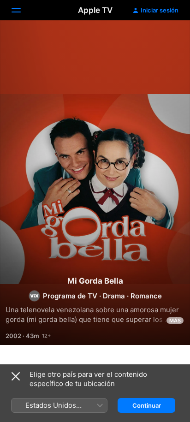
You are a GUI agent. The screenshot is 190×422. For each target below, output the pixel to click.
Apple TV (95, 10)
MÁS (175, 320)
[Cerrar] (16, 376)
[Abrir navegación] (22, 10)
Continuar (146, 405)
